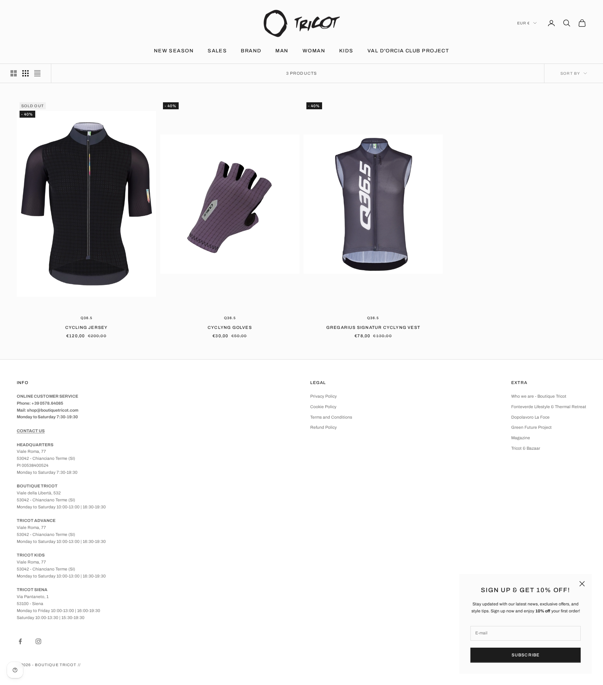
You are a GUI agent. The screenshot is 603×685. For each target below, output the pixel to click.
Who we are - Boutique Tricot (538, 396)
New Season (174, 50)
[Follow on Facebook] (20, 641)
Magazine (520, 437)
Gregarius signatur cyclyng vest (373, 327)
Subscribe (526, 655)
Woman (314, 50)
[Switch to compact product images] (37, 73)
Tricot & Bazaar (525, 448)
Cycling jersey (86, 327)
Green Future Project (531, 427)
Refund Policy (323, 427)
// (79, 665)
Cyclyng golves (230, 327)
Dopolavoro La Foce (530, 417)
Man (281, 50)
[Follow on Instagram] (38, 641)
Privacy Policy (323, 396)
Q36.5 (86, 318)
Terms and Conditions (331, 417)
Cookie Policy (323, 406)
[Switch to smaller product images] (25, 73)
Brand (251, 50)
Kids (346, 50)
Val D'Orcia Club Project (408, 50)
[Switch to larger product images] (13, 73)
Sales (217, 50)
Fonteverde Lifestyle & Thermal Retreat (548, 406)
